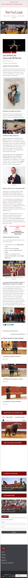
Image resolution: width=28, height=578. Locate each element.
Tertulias (14, 12)
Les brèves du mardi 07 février (10, 331)
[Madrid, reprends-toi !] (14, 500)
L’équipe (3, 557)
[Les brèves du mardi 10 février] (14, 387)
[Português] (13, 575)
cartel (8, 117)
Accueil (3, 552)
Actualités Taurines (6, 52)
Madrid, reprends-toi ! (7, 509)
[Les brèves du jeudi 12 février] (14, 342)
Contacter (3, 554)
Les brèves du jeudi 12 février (11, 356)
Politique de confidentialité (7, 562)
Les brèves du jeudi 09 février (17, 334)
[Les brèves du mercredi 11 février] (14, 364)
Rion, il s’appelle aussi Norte (12, 4)
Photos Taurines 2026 (16, 485)
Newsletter (3, 560)
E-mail (2, 526)
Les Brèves (14, 52)
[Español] (14, 575)
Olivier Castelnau (12, 511)
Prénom (3, 522)
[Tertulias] (3, 22)
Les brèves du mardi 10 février (12, 401)
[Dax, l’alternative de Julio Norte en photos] (14, 478)
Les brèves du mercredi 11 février (13, 379)
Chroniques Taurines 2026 (17, 507)
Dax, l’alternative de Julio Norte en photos (12, 487)
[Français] (12, 575)
